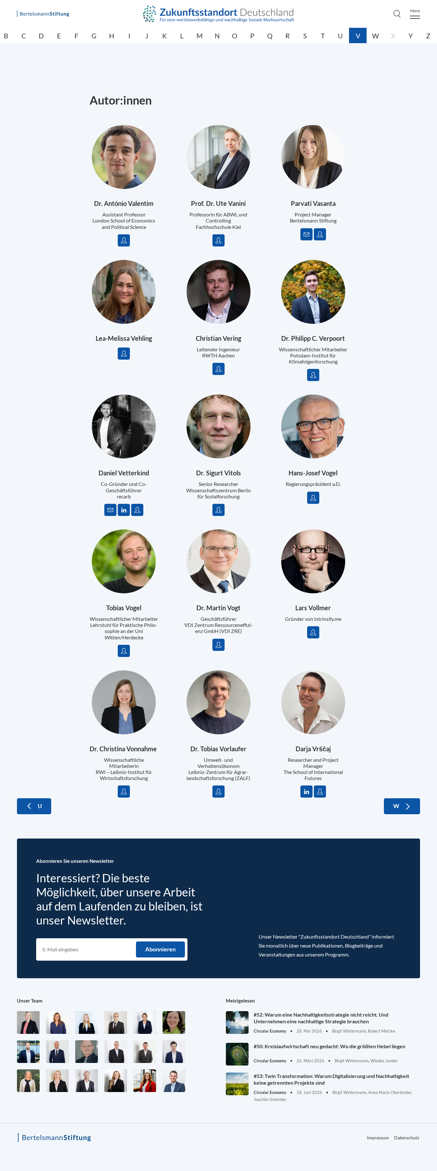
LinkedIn (124, 510)
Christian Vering (218, 338)
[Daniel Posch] (144, 1051)
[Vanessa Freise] (86, 1022)
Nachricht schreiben (306, 234)
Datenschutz (406, 1137)
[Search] (397, 13)
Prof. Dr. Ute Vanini (218, 203)
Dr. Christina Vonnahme (124, 749)
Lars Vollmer (313, 608)
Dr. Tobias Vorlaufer (218, 749)
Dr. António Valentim (124, 203)
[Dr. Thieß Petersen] (115, 1051)
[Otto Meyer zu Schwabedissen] (57, 1051)
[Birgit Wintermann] (144, 1080)
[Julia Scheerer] (28, 1080)
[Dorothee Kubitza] (174, 1022)
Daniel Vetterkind (124, 473)
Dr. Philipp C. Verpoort (313, 338)
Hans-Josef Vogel (313, 473)
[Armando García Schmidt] (115, 1022)
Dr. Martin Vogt (218, 608)
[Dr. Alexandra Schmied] (57, 1080)
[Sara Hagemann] (144, 1022)
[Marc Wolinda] (174, 1080)
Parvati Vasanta (313, 203)
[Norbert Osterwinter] (86, 1051)
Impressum (378, 1137)
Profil (124, 240)
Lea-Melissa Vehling (124, 338)
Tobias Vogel (123, 608)
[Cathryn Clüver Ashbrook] (28, 1022)
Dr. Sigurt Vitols (218, 473)
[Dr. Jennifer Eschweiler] (57, 1022)
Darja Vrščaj (313, 749)
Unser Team (30, 1000)
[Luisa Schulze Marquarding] (115, 1080)
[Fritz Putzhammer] (174, 1051)
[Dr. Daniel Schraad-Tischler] (86, 1080)
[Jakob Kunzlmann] (28, 1051)
